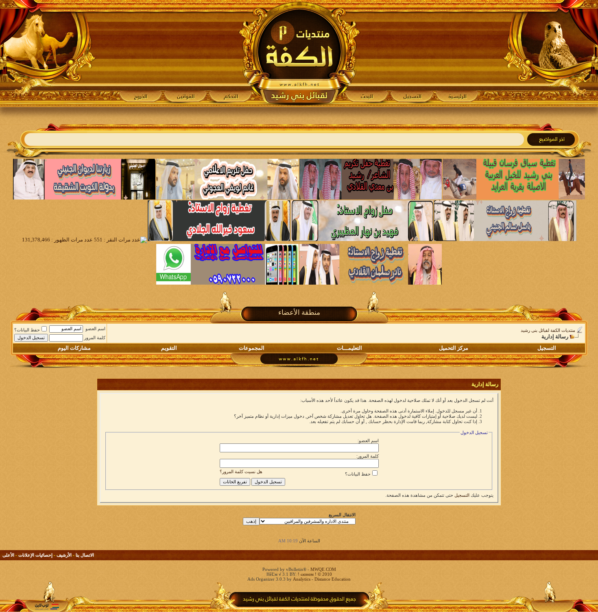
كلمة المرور (94, 337)
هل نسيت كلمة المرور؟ (241, 471)
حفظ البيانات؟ (27, 329)
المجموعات (251, 348)
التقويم (169, 348)
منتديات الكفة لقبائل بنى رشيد (548, 330)
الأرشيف (64, 555)
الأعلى (8, 555)
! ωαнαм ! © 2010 (314, 574)
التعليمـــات (349, 348)
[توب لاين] (47, 606)
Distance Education (332, 579)
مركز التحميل (453, 348)
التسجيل (546, 348)
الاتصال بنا (85, 555)
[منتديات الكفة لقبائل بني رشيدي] (299, 53)
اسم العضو (95, 328)
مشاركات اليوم (74, 348)
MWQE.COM (323, 569)
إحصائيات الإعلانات (35, 555)
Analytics (301, 579)
